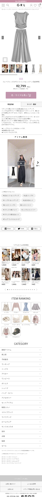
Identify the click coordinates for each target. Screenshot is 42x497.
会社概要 (35, 493)
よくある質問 (31, 484)
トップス (9, 9)
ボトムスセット (15, 461)
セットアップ (18, 463)
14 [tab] (34, 289)
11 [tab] (28, 289)
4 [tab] (13, 289)
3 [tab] (11, 289)
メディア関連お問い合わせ (31, 489)
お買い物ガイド (11, 484)
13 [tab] (32, 289)
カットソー (14, 9)
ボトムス (9, 459)
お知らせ (10, 489)
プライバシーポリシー (15, 493)
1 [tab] (7, 289)
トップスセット (15, 458)
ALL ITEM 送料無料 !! (21, 1)
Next (36, 290)
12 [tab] (30, 289)
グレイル (3, 9)
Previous (5, 290)
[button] (3, 37)
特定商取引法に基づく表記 (26, 493)
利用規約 (7, 493)
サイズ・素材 (31, 104)
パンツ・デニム (15, 459)
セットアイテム (10, 463)
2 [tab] (9, 289)
